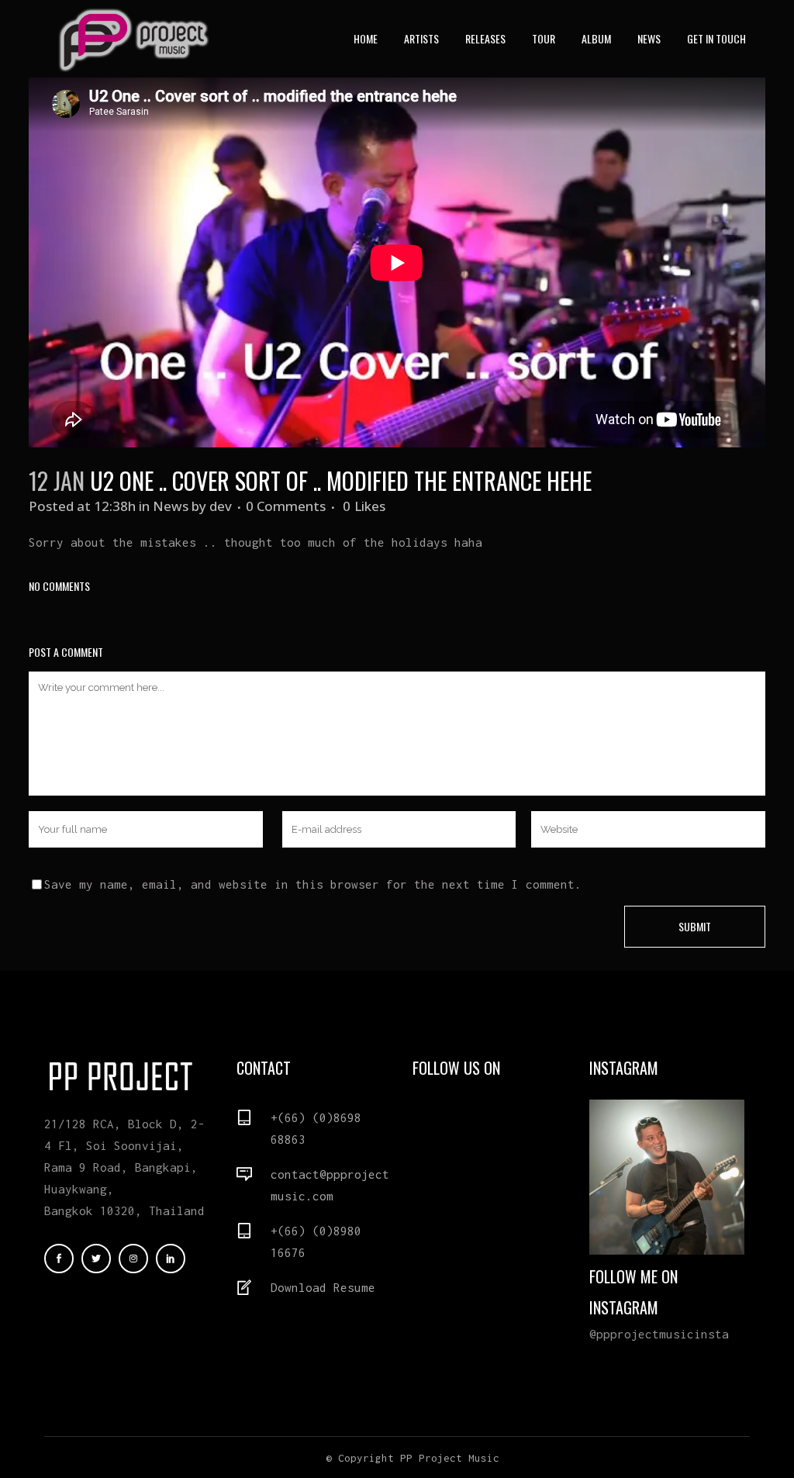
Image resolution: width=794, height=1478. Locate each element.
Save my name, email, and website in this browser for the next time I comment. (313, 884)
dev (220, 506)
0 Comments (286, 506)
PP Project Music (449, 1458)
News (170, 506)
